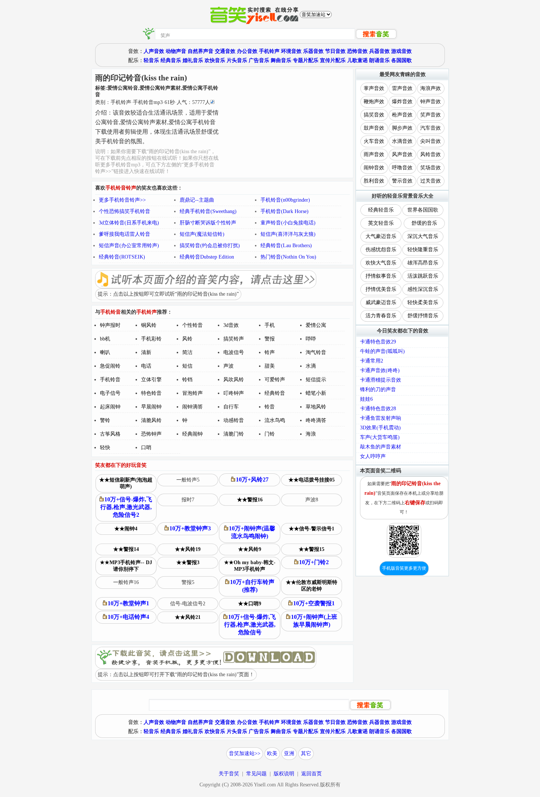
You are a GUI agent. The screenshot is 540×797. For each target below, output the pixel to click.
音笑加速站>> (244, 753)
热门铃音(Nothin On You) (288, 257)
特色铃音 (151, 393)
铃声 (269, 352)
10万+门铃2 (314, 562)
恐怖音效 (357, 51)
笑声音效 (430, 115)
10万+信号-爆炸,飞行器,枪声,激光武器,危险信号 (250, 624)
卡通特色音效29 (378, 342)
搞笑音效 (374, 115)
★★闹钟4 (125, 528)
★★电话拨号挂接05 (311, 480)
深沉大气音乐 (422, 236)
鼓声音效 (374, 128)
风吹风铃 (233, 379)
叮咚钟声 (233, 393)
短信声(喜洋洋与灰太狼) (288, 234)
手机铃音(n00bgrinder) (285, 200)
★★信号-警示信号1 (311, 528)
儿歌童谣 (357, 60)
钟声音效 (430, 101)
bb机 (105, 339)
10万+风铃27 (252, 479)
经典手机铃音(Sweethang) (208, 211)
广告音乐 (259, 60)
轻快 (105, 447)
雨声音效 (374, 154)
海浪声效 (430, 88)
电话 (146, 366)
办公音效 (247, 51)
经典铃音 (274, 393)
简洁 (187, 352)
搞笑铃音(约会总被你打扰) (210, 245)
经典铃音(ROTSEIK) (122, 257)
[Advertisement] (286, 122)
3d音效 (231, 325)
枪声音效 (402, 115)
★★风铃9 (249, 549)
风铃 (187, 339)
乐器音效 (313, 51)
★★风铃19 (188, 549)
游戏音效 (401, 51)
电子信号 (110, 393)
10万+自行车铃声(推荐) (252, 586)
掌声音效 (374, 88)
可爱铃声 (274, 379)
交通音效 (225, 51)
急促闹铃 (110, 366)
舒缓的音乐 (424, 223)
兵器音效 (379, 51)
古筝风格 (110, 434)
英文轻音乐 (381, 223)
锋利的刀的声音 (378, 389)
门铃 (269, 434)
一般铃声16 (126, 582)
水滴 (311, 366)
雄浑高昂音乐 (422, 263)
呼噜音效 (402, 167)
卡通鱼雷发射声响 (380, 418)
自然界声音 (200, 51)
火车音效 (374, 141)
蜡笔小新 (316, 393)
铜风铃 (148, 325)
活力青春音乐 (381, 315)
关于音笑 (229, 773)
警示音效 (402, 181)
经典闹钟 (192, 434)
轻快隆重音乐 (422, 249)
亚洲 (289, 753)
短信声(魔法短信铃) (202, 234)
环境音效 (291, 51)
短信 (187, 366)
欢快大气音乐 (381, 263)
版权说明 (284, 773)
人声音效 (154, 51)
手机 (269, 325)
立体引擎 (151, 379)
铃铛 (187, 379)
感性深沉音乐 (422, 289)
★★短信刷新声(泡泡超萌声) (125, 483)
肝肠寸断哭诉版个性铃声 (208, 223)
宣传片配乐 (333, 60)
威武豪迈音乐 (381, 302)
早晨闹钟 (151, 407)
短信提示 (316, 379)
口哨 (146, 447)
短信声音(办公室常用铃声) (129, 245)
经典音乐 (171, 60)
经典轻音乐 (381, 210)
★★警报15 (311, 549)
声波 (228, 366)
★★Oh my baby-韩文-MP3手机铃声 (250, 566)
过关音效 (430, 181)
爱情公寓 (316, 325)
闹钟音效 (374, 167)
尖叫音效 (430, 141)
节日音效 (335, 51)
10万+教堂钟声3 (190, 528)
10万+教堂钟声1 (128, 603)
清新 (146, 352)
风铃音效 (430, 154)
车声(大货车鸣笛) (380, 437)
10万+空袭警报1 (314, 603)
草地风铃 (316, 407)
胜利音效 (374, 181)
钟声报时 (110, 325)
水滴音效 (402, 141)
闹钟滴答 (192, 407)
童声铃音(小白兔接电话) (288, 223)
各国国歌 (401, 60)
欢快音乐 (215, 60)
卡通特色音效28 (378, 408)
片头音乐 (237, 60)
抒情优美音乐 (381, 289)
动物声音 (176, 51)
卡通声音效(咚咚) (380, 370)
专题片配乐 (305, 60)
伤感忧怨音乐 (381, 249)
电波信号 (233, 352)
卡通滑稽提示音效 (380, 380)
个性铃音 (192, 325)
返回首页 (311, 773)
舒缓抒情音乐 (422, 315)
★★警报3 (187, 562)
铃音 (269, 407)
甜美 (269, 366)
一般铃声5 (187, 480)
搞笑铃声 (233, 339)
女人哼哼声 (373, 456)
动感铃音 (233, 420)
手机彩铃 (151, 339)
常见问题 (256, 773)
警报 (269, 339)
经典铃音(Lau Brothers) (286, 245)
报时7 (187, 499)
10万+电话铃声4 (128, 617)
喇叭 (105, 352)
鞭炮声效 (374, 101)
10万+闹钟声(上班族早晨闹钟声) (314, 621)
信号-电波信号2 (187, 603)
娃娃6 (366, 399)
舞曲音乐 (281, 60)
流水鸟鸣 (274, 420)
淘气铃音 (316, 352)
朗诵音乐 (379, 60)
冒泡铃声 (192, 393)
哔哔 (311, 339)
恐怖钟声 (151, 434)
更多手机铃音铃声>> (122, 200)
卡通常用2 (371, 361)
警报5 (187, 582)
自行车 (231, 407)
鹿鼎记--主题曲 (197, 200)
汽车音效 (430, 128)
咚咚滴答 (316, 420)
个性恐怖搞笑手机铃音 (124, 211)
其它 (306, 753)
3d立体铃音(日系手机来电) (129, 223)
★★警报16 (250, 499)
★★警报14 (126, 549)
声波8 (311, 499)
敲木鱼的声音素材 (380, 447)
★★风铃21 (188, 617)
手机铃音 (110, 379)
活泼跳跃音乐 (422, 276)
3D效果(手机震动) (380, 427)
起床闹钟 (110, 407)
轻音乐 (151, 60)
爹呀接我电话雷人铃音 (124, 234)
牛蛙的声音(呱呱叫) (382, 351)
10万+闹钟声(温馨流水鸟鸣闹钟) (252, 532)
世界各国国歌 (422, 210)
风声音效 (402, 154)
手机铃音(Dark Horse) (284, 211)
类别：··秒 (152, 102)
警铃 (105, 420)
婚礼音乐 (193, 60)
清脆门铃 (233, 434)
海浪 (311, 434)
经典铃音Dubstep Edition (207, 257)
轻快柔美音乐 (422, 302)
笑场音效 (430, 167)
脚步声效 (402, 128)
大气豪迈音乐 (381, 236)
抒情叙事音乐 (381, 276)
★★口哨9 (249, 603)
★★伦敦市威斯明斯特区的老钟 (311, 586)
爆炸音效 (402, 101)
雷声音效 (402, 88)
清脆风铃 (151, 420)
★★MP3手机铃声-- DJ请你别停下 (126, 566)
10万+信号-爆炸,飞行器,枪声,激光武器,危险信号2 (126, 507)
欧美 (272, 753)
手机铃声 (269, 51)
